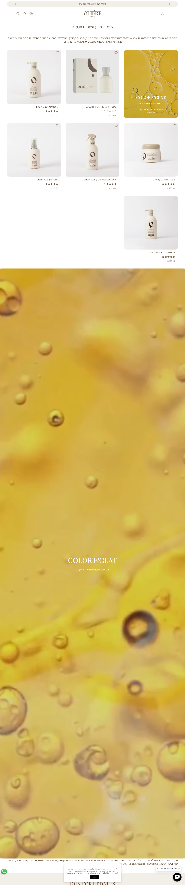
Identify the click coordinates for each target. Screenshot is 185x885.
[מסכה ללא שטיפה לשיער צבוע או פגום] (92, 150)
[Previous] (15, 4)
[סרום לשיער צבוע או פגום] (34, 150)
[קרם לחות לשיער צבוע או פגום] (151, 223)
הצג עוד (69, 873)
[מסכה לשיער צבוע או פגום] (151, 150)
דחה (87, 877)
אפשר (94, 877)
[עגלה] (24, 13)
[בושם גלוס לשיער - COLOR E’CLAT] (92, 77)
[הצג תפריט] (167, 13)
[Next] (169, 4)
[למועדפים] (17, 13)
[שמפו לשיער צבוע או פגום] (34, 77)
